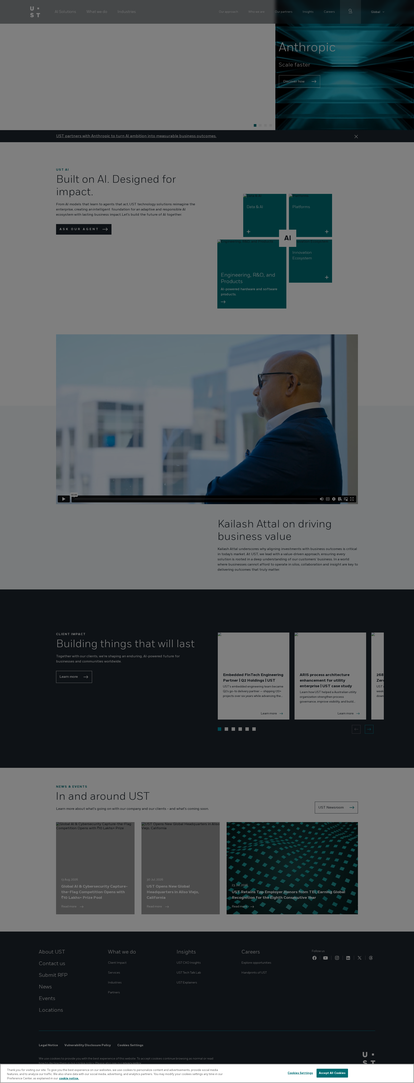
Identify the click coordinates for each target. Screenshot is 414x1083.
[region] (207, 1073)
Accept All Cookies (332, 1073)
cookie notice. (69, 1078)
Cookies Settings (300, 1073)
